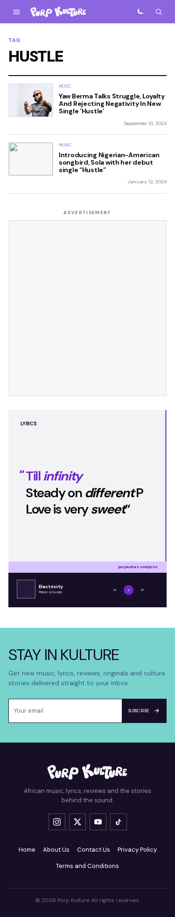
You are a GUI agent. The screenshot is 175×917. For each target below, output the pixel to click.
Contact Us (93, 850)
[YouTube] (98, 821)
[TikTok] (118, 821)
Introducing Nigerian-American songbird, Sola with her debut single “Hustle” (109, 162)
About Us (56, 850)
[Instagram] (57, 821)
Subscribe (138, 711)
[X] (77, 821)
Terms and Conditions (87, 866)
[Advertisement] (87, 308)
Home (27, 850)
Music (65, 86)
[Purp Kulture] (58, 12)
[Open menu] (16, 12)
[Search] (159, 12)
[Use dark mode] (140, 12)
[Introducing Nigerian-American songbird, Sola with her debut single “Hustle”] (30, 159)
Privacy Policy (137, 850)
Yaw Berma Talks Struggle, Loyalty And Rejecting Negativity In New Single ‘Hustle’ (112, 103)
